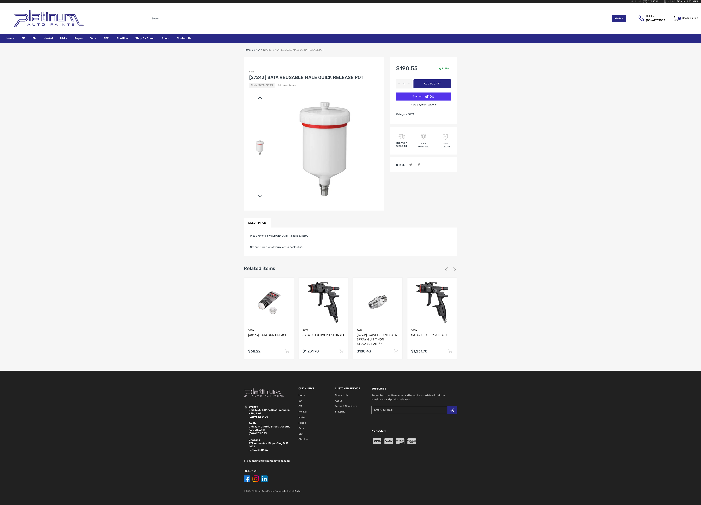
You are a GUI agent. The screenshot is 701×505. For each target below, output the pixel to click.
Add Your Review (287, 85)
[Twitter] (411, 165)
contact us (296, 247)
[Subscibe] (452, 410)
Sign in (681, 1)
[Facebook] (418, 165)
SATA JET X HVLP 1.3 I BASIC (323, 335)
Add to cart (432, 83)
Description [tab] (257, 222)
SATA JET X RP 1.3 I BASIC (429, 335)
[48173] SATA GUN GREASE (267, 335)
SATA (257, 49)
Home (247, 49)
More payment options (423, 104)
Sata (251, 71)
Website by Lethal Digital (288, 491)
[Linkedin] (264, 478)
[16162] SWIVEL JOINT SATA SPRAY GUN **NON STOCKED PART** (377, 339)
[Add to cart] (287, 351)
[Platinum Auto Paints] (48, 18)
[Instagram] (255, 478)
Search (618, 18)
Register (692, 1)
